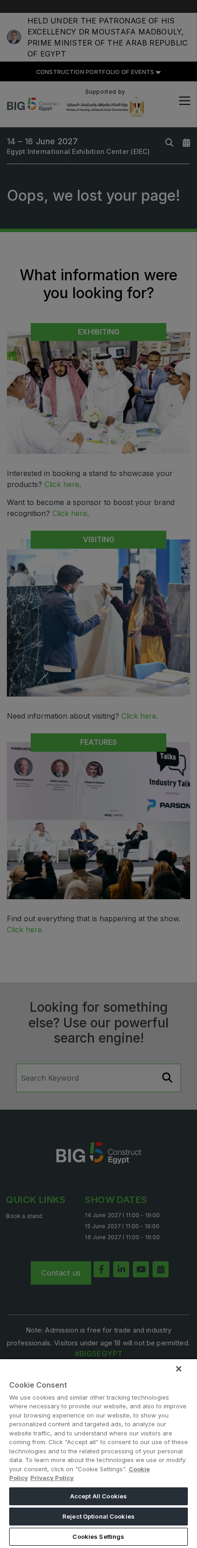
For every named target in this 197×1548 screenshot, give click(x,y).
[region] (98, 1453)
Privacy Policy (52, 1477)
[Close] (178, 1369)
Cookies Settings (98, 1536)
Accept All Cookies (98, 1496)
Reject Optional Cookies (98, 1516)
